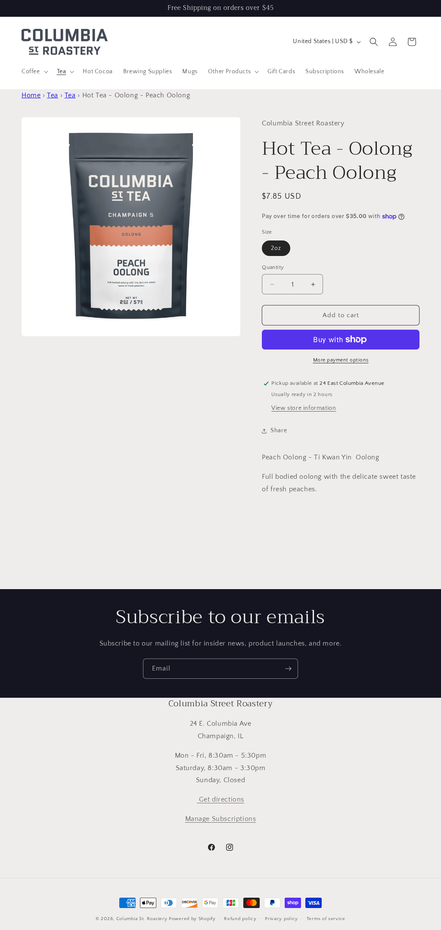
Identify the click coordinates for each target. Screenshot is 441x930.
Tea (52, 95)
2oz (276, 248)
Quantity (273, 267)
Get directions (220, 799)
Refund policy (240, 918)
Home (31, 95)
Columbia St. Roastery (142, 918)
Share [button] (278, 430)
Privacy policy (281, 918)
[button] (34, 71)
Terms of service (326, 918)
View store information (303, 408)
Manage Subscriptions (220, 819)
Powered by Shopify (192, 918)
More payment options (341, 360)
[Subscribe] (288, 668)
